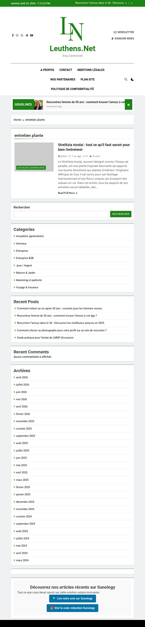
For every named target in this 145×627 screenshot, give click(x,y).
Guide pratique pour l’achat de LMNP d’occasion (45, 337)
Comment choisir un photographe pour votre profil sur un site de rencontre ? (102, 3)
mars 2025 (22, 480)
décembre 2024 (25, 501)
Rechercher (22, 207)
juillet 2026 (22, 384)
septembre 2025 (25, 436)
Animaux (21, 243)
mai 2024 (21, 545)
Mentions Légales (91, 70)
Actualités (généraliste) (31, 167)
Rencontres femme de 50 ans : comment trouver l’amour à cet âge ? (85, 102)
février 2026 (23, 414)
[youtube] (31, 35)
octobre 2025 (24, 428)
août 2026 (22, 377)
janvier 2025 (23, 494)
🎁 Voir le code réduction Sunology (72, 608)
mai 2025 (21, 465)
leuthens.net (72, 48)
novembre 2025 (25, 421)
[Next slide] (131, 3)
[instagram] (17, 35)
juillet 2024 (22, 538)
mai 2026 (21, 399)
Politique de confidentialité (72, 89)
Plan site (88, 79)
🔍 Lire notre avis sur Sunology (72, 598)
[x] (21, 35)
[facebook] (13, 35)
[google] (26, 35)
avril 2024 (21, 553)
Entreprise (22, 250)
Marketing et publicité (29, 280)
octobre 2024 (24, 516)
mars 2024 (22, 560)
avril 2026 (21, 406)
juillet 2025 (22, 450)
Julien (64, 156)
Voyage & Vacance (27, 287)
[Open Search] (125, 79)
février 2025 (23, 487)
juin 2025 (21, 457)
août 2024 (22, 531)
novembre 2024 (25, 509)
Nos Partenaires (62, 79)
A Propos (47, 70)
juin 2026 (21, 392)
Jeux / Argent (24, 265)
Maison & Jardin (25, 272)
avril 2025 (21, 472)
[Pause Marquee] (128, 104)
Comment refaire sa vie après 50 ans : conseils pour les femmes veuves (59, 308)
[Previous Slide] (126, 3)
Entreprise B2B (24, 258)
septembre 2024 (25, 523)
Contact (65, 70)
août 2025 (22, 443)
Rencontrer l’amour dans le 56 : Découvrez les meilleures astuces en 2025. (61, 323)
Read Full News (66, 193)
